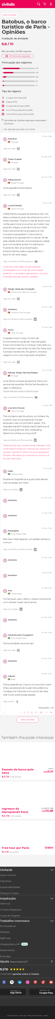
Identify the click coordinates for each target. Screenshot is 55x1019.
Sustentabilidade (10, 887)
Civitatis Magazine (10, 909)
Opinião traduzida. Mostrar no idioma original (20, 391)
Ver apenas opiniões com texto (19, 129)
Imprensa (5, 881)
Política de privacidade (34, 1015)
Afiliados (5, 932)
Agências (5, 938)
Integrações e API (10, 944)
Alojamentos (7, 950)
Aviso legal (22, 1015)
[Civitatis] (8, 4)
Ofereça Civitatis (9, 893)
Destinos (5, 903)
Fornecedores (8, 926)
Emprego (5, 956)
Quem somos (8, 875)
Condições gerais (12, 1015)
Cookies (45, 1015)
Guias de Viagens (10, 915)
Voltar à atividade (9, 15)
